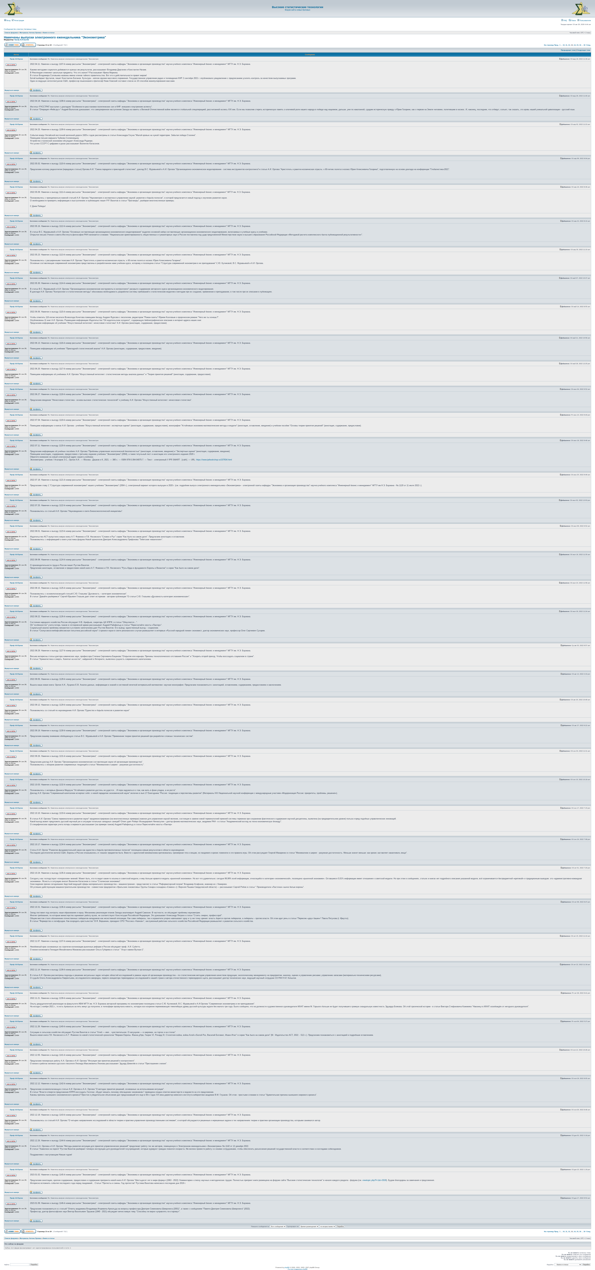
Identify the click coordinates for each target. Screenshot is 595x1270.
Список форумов (11, 32)
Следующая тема (583, 50)
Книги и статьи (48, 32)
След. (588, 45)
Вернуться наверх (12, 90)
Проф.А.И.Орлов (21, 40)
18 (584, 45)
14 (575, 45)
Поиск (573, 20)
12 (569, 45)
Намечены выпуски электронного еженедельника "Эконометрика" (55, 37)
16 (580, 45)
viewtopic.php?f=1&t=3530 (374, 1180)
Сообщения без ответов (13, 29)
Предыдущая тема (568, 50)
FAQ (565, 20)
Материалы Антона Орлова (30, 32)
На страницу (549, 45)
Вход (8, 20)
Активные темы (30, 29)
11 (566, 45)
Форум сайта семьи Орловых (297, 10)
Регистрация (19, 20)
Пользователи (585, 20)
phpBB (286, 1267)
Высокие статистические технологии (297, 7)
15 (577, 45)
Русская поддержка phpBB (297, 1269)
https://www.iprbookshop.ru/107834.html (214, 460)
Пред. (556, 45)
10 (564, 45)
